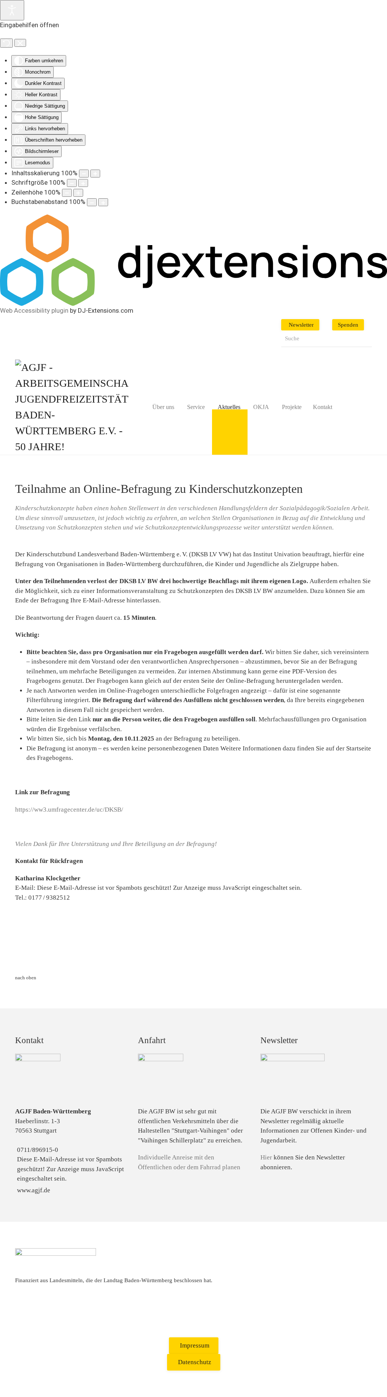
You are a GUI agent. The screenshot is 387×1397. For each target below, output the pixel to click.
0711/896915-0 (37, 1149)
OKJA (261, 407)
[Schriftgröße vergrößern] (83, 183)
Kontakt (322, 407)
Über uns (163, 407)
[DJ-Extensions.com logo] (193, 259)
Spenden (348, 325)
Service (196, 407)
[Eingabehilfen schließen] (20, 43)
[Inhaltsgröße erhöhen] (95, 174)
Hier (266, 1157)
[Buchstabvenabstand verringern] (92, 202)
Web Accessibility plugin (34, 310)
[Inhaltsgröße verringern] (84, 174)
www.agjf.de (33, 1190)
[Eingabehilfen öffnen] (12, 10)
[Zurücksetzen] (6, 43)
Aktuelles (229, 407)
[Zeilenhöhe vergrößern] (78, 193)
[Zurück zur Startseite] (71, 407)
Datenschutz (194, 1362)
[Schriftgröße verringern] (72, 183)
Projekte (292, 407)
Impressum (194, 1345)
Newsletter (301, 325)
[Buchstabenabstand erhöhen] (103, 202)
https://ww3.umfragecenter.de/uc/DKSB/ (69, 809)
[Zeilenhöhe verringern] (67, 193)
